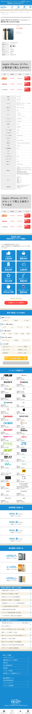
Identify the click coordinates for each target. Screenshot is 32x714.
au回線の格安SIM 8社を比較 (8, 609)
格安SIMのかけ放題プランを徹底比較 (11, 600)
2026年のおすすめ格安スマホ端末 (10, 593)
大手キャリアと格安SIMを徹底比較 (10, 648)
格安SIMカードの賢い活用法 (8, 638)
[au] (5, 78)
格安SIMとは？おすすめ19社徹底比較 (11, 596)
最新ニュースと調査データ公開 (9, 632)
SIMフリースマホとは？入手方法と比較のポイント (14, 635)
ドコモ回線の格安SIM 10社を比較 (10, 606)
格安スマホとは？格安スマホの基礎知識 (11, 641)
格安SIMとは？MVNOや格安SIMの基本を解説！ (13, 644)
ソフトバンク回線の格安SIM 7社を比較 (11, 612)
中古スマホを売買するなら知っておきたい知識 (13, 629)
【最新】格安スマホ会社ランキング (10, 590)
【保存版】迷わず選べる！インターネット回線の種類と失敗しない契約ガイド (16, 624)
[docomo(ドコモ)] (5, 84)
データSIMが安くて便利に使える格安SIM (12, 615)
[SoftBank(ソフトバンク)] (5, 89)
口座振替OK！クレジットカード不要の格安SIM (13, 603)
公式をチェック (27, 78)
